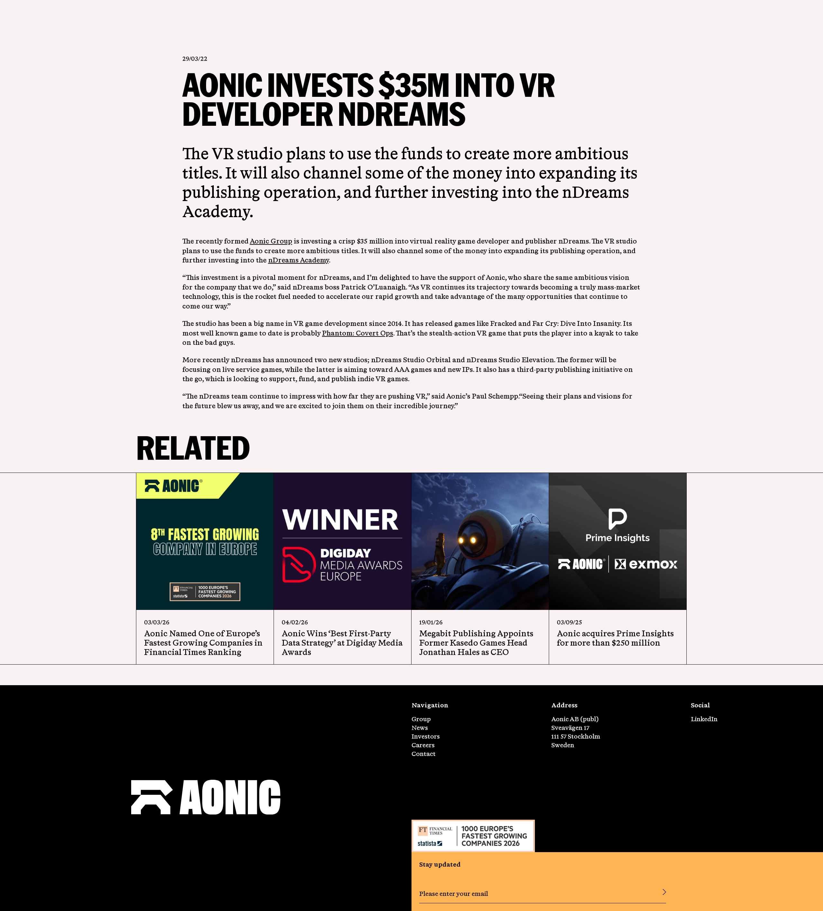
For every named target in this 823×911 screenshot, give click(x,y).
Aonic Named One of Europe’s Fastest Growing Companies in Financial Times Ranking (203, 642)
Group (421, 718)
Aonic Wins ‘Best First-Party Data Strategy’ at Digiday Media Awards (342, 642)
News (420, 727)
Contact (424, 753)
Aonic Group (271, 241)
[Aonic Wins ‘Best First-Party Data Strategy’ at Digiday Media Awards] (342, 541)
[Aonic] (205, 798)
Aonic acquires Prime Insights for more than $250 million (615, 638)
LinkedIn (704, 718)
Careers (423, 745)
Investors (426, 736)
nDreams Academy (298, 260)
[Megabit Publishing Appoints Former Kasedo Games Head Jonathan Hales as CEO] (480, 541)
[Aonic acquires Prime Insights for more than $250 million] (617, 541)
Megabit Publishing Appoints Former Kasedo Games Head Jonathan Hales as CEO (476, 642)
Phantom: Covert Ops (357, 333)
